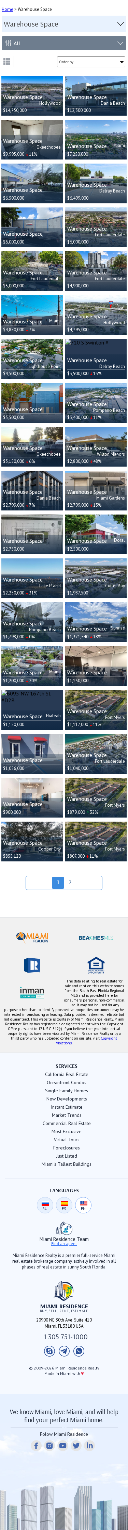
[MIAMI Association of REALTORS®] (32, 938)
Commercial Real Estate (67, 1123)
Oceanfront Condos (66, 1082)
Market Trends (67, 1115)
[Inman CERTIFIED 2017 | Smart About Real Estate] (32, 992)
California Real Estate (66, 1074)
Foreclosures (66, 1148)
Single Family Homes (66, 1091)
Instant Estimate (67, 1107)
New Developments (66, 1099)
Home (7, 9)
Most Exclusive (67, 1131)
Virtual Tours (67, 1140)
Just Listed (66, 1156)
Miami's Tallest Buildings (66, 1164)
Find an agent (64, 1244)
